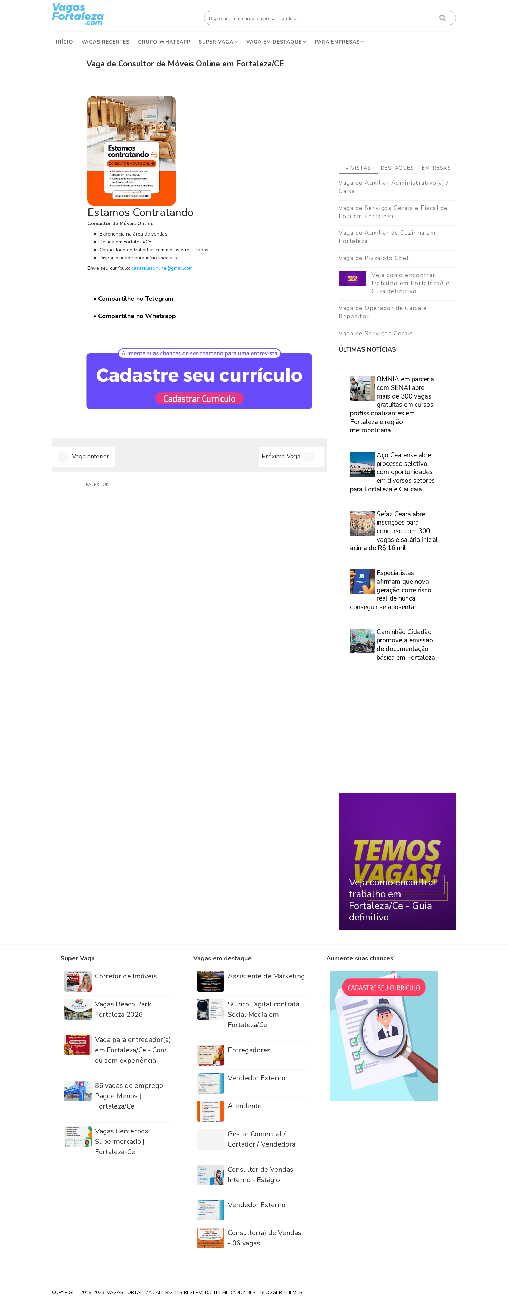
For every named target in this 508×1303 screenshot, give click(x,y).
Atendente (245, 1106)
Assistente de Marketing (266, 976)
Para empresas (337, 42)
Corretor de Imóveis (126, 976)
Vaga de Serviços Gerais (376, 333)
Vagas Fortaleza (130, 1292)
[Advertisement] (397, 104)
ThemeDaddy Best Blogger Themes (257, 1292)
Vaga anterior (90, 456)
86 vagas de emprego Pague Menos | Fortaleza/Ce (129, 1096)
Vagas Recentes (106, 42)
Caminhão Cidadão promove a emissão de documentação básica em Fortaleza (406, 644)
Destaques (397, 168)
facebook (97, 484)
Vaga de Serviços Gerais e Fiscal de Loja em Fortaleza (393, 212)
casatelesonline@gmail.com (162, 268)
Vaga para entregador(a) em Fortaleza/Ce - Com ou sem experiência (133, 1050)
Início (64, 42)
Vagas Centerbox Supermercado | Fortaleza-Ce (122, 1142)
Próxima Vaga (281, 456)
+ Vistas (358, 168)
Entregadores (249, 1050)
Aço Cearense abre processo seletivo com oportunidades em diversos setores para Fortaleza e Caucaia (392, 472)
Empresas (436, 168)
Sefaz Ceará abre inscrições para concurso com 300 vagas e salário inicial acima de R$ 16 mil (394, 531)
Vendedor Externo (256, 1078)
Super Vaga (216, 42)
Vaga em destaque (274, 42)
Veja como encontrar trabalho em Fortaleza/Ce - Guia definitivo (412, 283)
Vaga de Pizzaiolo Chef (374, 258)
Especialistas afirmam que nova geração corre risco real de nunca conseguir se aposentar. (390, 590)
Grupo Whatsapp (164, 42)
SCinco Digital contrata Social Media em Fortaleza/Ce (263, 1014)
